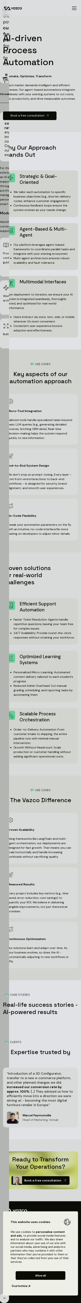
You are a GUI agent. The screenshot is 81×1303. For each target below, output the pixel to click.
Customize (20, 1286)
